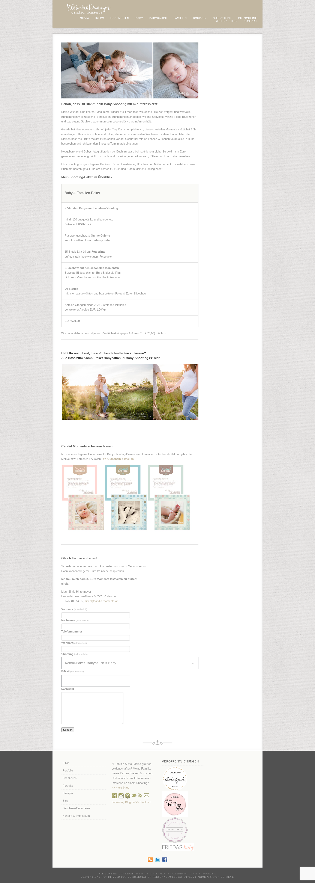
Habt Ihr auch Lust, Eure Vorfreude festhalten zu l (98, 353)
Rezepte (68, 793)
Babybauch (158, 18)
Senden (67, 729)
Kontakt (250, 21)
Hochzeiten (119, 18)
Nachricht (67, 689)
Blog (65, 800)
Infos (99, 18)
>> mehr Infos (120, 787)
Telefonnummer (71, 631)
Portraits (68, 785)
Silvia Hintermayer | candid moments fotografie (178, 873)
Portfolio (68, 770)
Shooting (74, 654)
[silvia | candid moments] (150, 861)
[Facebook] (114, 797)
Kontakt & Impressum (76, 815)
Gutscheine (222, 18)
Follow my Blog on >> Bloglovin (131, 802)
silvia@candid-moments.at (101, 601)
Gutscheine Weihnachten (236, 20)
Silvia (84, 18)
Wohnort (74, 643)
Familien (180, 18)
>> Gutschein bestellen (118, 458)
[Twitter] (157, 861)
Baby (139, 18)
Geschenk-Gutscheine (76, 808)
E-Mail (72, 671)
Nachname (75, 620)
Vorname (74, 609)
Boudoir (200, 18)
